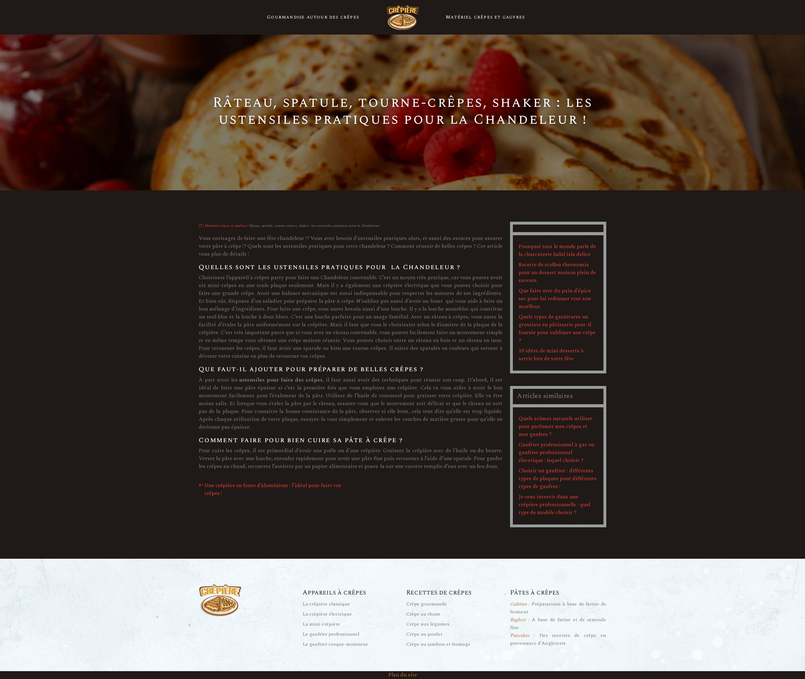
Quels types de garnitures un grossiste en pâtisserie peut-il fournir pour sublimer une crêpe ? (557, 329)
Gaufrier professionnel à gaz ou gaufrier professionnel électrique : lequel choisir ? (556, 452)
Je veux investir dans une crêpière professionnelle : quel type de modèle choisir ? (554, 505)
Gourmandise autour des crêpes (313, 17)
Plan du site (402, 675)
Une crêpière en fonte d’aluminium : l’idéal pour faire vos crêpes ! (272, 489)
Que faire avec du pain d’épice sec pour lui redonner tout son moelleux (555, 299)
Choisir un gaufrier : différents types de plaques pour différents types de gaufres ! (558, 479)
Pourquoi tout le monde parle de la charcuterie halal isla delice (557, 250)
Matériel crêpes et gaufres (485, 17)
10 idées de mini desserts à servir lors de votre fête (551, 355)
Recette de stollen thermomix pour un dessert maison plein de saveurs (557, 273)
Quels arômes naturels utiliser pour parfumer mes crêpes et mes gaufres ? (555, 426)
